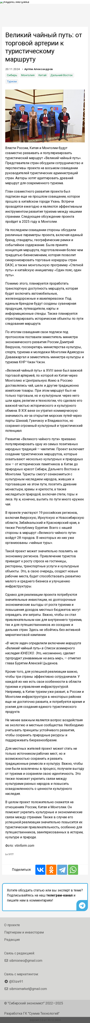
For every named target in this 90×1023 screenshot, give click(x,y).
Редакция (12, 940)
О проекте (12, 925)
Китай (42, 75)
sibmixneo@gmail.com (25, 961)
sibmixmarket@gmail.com (28, 989)
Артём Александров (38, 69)
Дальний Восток (61, 75)
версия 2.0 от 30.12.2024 (45, 1020)
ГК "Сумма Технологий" (41, 1013)
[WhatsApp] (73, 870)
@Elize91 (16, 981)
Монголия (28, 75)
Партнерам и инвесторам (24, 932)
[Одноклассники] (51, 870)
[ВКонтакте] (40, 870)
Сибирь (12, 75)
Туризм (12, 81)
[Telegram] (62, 870)
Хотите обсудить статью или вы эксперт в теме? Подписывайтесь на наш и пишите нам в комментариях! (45, 895)
